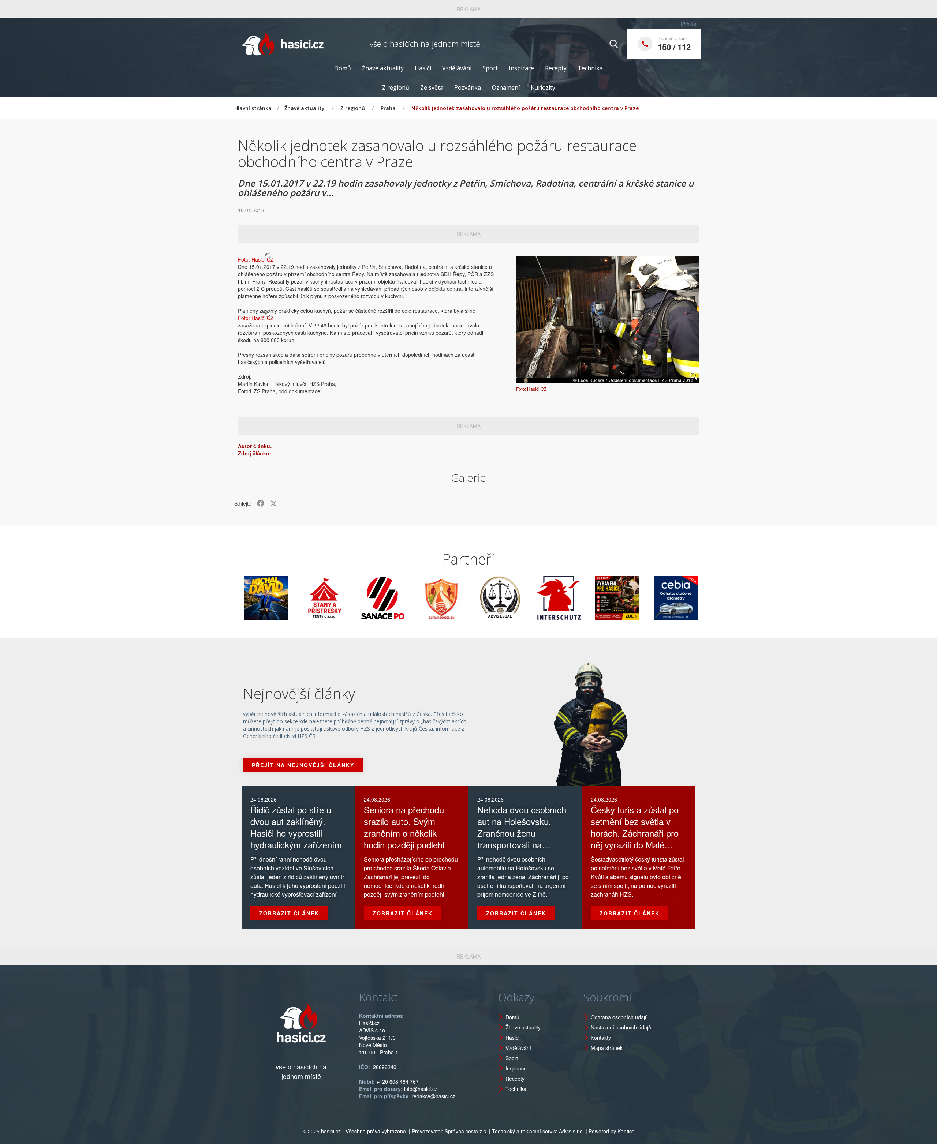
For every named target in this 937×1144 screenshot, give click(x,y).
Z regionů (395, 87)
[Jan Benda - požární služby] (579, 598)
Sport (490, 68)
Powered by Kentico (612, 1131)
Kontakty (601, 1037)
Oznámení (506, 87)
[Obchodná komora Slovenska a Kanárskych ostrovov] (696, 598)
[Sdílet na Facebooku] (260, 503)
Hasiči (423, 68)
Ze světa (431, 87)
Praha (388, 108)
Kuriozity (543, 87)
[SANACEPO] (345, 598)
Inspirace (521, 68)
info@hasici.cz (420, 1088)
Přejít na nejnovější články (303, 765)
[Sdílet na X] (273, 503)
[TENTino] (286, 598)
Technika (590, 68)
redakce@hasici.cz (433, 1096)
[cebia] (637, 598)
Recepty (556, 68)
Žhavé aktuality (383, 68)
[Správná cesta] (403, 598)
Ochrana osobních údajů (619, 1017)
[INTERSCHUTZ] (520, 598)
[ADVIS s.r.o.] (462, 598)
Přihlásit (689, 23)
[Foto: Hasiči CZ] (607, 319)
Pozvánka (467, 87)
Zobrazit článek (289, 913)
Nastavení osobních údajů (621, 1027)
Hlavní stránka (253, 108)
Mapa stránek (607, 1047)
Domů (342, 68)
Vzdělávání (456, 68)
